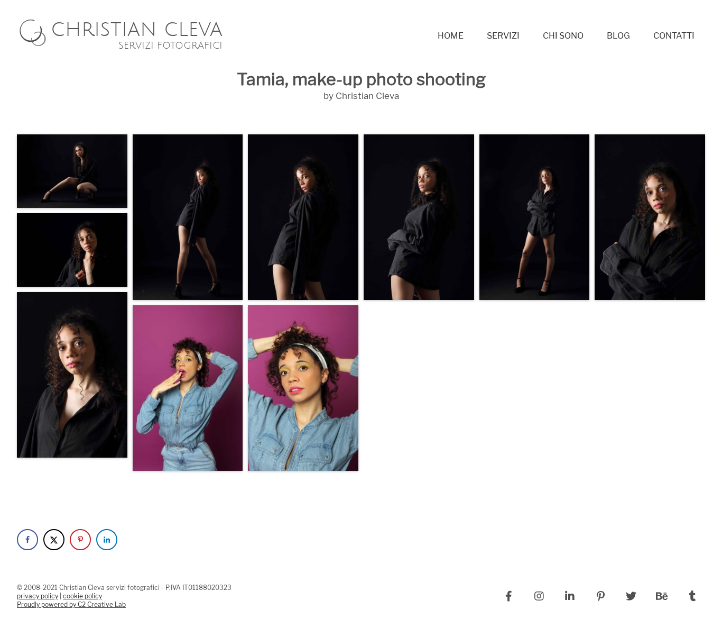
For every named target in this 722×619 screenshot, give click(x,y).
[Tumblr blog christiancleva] (692, 596)
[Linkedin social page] (569, 596)
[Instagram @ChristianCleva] (539, 596)
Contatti (674, 35)
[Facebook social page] (508, 596)
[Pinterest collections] (600, 596)
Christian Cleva (137, 37)
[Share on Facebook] (27, 539)
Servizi (503, 35)
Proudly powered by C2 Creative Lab (71, 605)
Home (451, 35)
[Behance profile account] (661, 596)
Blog (618, 35)
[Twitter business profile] (631, 596)
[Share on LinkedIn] (106, 539)
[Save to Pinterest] (80, 539)
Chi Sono (563, 35)
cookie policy (82, 596)
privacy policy (37, 596)
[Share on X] (53, 539)
